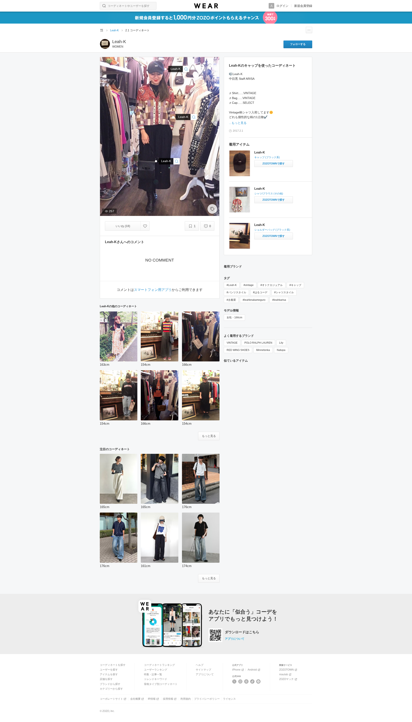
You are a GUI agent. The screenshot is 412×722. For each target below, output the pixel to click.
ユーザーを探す (109, 669)
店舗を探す (106, 679)
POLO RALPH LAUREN (258, 342)
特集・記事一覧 (153, 674)
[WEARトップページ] (102, 30)
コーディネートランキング (159, 664)
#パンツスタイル (236, 292)
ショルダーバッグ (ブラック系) (272, 229)
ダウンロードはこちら (242, 632)
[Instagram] (240, 681)
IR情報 (152, 698)
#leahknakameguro (254, 299)
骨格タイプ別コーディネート (160, 684)
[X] (234, 681)
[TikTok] (252, 681)
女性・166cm (234, 317)
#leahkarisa (279, 299)
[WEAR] (206, 6)
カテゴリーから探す (111, 688)
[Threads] (246, 681)
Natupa (281, 350)
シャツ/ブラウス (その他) (268, 193)
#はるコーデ (260, 292)
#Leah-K (232, 285)
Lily (281, 342)
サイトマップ (203, 669)
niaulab (283, 674)
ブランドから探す (110, 684)
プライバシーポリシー (207, 699)
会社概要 (135, 698)
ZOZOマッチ (286, 679)
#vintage (249, 285)
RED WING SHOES (238, 350)
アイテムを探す (109, 674)
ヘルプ (199, 664)
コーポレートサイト (111, 698)
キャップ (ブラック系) (267, 157)
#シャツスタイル (284, 292)
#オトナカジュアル (272, 285)
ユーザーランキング (155, 669)
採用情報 (168, 698)
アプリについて (234, 638)
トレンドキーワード (155, 679)
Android (252, 669)
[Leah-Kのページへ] (105, 44)
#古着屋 (231, 299)
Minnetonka (263, 350)
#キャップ (295, 285)
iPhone (236, 669)
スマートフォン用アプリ (153, 290)
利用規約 (185, 699)
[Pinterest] (258, 681)
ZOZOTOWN (286, 669)
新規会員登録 (303, 6)
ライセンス (229, 699)
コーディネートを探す (113, 664)
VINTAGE (232, 342)
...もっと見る (238, 123)
